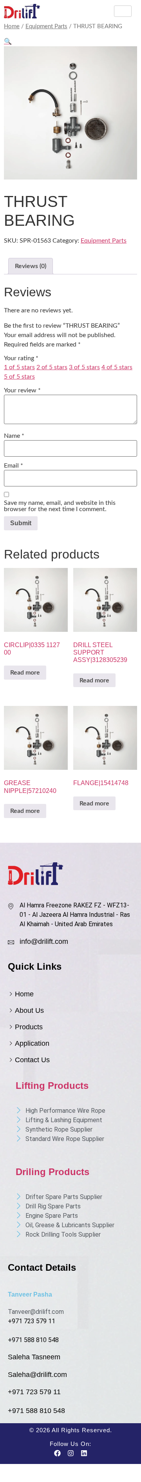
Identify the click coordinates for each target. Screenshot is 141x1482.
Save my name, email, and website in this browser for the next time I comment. (60, 506)
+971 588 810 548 (33, 1340)
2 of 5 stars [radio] (51, 367)
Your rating (21, 358)
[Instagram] (70, 1453)
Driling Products (52, 1171)
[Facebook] (57, 1453)
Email (13, 466)
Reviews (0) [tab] (30, 266)
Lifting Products (52, 1085)
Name (14, 436)
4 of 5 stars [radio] (116, 367)
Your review (22, 390)
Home (12, 26)
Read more (25, 672)
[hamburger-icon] (123, 11)
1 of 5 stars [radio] (19, 367)
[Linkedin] (83, 1453)
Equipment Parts (46, 26)
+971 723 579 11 (31, 1321)
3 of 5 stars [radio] (84, 367)
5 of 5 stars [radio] (19, 377)
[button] (8, 41)
